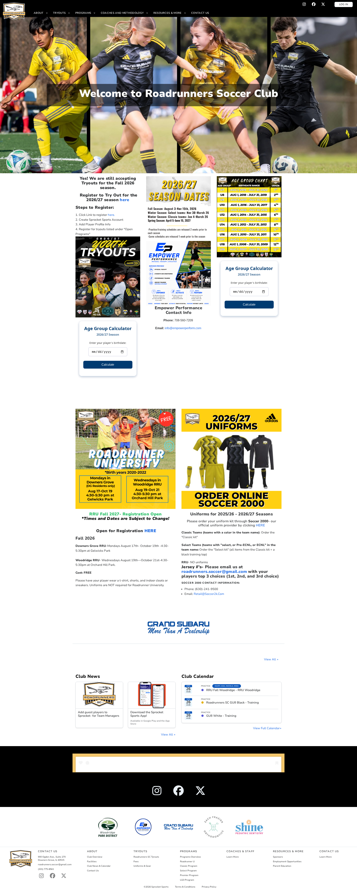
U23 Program (187, 879)
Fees (136, 861)
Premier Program (189, 875)
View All (270, 659)
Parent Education (282, 865)
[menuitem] (40, 13)
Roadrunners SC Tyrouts (146, 856)
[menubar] (121, 13)
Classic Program (188, 865)
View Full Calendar (266, 728)
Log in (343, 4)
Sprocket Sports (159, 886)
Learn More (232, 856)
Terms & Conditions (185, 886)
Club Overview (94, 856)
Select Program (188, 870)
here (124, 200)
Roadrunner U (187, 861)
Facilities (92, 861)
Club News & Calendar (99, 865)
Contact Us (93, 870)
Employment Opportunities (287, 861)
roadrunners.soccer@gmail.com (214, 571)
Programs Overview (190, 856)
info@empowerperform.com (183, 328)
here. (111, 215)
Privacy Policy (209, 886)
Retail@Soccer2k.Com (209, 594)
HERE (150, 531)
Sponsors (278, 856)
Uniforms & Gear (142, 865)
